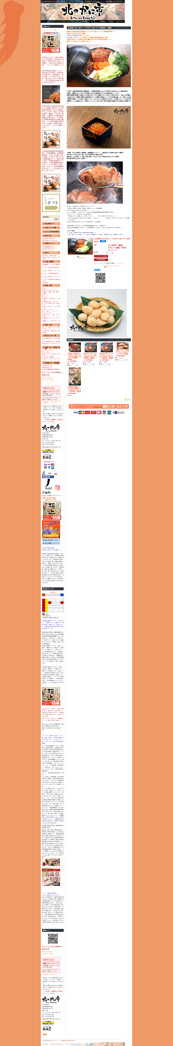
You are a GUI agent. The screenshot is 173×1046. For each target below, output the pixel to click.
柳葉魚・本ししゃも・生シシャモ (52, 318)
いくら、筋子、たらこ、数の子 (52, 328)
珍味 (45, 332)
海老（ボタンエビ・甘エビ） (51, 290)
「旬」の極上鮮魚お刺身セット (52, 268)
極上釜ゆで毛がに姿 (49, 238)
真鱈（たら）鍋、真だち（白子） (52, 321)
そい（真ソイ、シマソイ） (51, 311)
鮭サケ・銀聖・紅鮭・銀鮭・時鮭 (52, 292)
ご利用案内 (102, 21)
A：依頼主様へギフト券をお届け (52, 339)
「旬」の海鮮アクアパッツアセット (52, 277)
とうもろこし (47, 352)
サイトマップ (120, 21)
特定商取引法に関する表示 (67, 1040)
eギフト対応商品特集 (51, 231)
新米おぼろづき (48, 367)
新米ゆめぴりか (48, 365)
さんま (45, 296)
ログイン (93, 21)
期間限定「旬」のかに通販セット (52, 265)
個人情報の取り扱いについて (50, 1040)
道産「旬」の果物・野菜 (52, 348)
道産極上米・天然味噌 (52, 363)
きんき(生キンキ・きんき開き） (52, 307)
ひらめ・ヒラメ (48, 313)
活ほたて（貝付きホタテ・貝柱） (52, 299)
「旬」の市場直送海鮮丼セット (52, 274)
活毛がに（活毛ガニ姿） (50, 255)
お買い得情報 (49, 261)
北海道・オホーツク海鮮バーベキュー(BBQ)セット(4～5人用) (122, 352)
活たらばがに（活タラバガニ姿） (52, 258)
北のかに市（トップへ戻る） (73, 25)
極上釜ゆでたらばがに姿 (50, 240)
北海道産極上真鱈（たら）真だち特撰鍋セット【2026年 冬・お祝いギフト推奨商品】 (74, 389)
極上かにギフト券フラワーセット (52, 344)
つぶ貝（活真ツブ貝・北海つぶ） (52, 304)
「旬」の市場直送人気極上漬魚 (52, 280)
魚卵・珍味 (48, 325)
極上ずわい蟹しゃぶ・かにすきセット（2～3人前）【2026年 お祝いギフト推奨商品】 (106, 356)
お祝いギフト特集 (50, 227)
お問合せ (110, 21)
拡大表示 (81, 257)
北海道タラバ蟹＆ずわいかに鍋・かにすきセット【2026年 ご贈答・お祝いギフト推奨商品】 (74, 355)
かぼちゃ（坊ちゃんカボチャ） (52, 359)
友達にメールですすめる (112, 265)
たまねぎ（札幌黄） (49, 357)
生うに (45, 288)
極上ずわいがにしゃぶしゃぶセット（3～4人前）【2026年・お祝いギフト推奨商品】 (90, 356)
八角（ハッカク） (48, 309)
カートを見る (84, 21)
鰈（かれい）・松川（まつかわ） (52, 315)
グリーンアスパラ (48, 350)
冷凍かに (46, 282)
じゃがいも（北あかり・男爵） (52, 354)
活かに (47, 253)
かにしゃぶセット (48, 249)
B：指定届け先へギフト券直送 (52, 341)
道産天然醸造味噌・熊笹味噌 (51, 369)
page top (127, 399)
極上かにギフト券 (50, 335)
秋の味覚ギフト (50, 223)
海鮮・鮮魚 (48, 285)
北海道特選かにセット (50, 246)
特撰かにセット (50, 243)
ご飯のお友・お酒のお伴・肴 (51, 331)
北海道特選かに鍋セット (50, 248)
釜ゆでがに (48, 235)
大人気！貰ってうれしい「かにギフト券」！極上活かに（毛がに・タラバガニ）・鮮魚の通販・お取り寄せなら (91, 1)
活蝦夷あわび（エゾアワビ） (51, 301)
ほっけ (45, 295)
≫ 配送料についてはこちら (49, 402)
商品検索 (46, 217)
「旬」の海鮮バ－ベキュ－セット (52, 271)
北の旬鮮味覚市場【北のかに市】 (51, 1)
